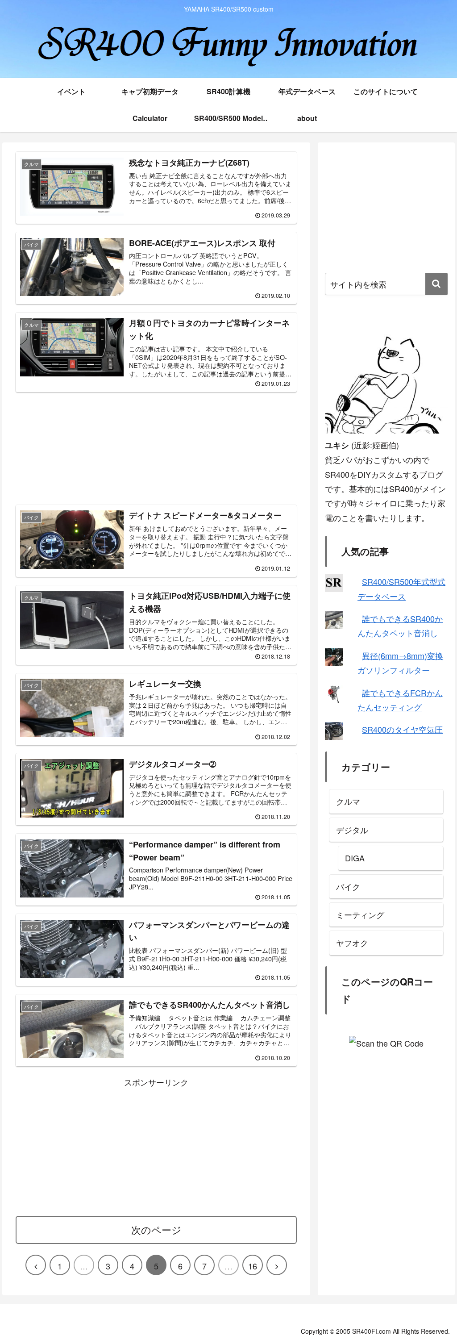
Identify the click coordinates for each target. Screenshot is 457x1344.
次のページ (156, 1229)
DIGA (355, 858)
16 (252, 1266)
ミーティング (360, 914)
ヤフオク (352, 942)
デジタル (352, 829)
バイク (348, 886)
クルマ (348, 801)
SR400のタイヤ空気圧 (402, 729)
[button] (436, 284)
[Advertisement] (156, 447)
